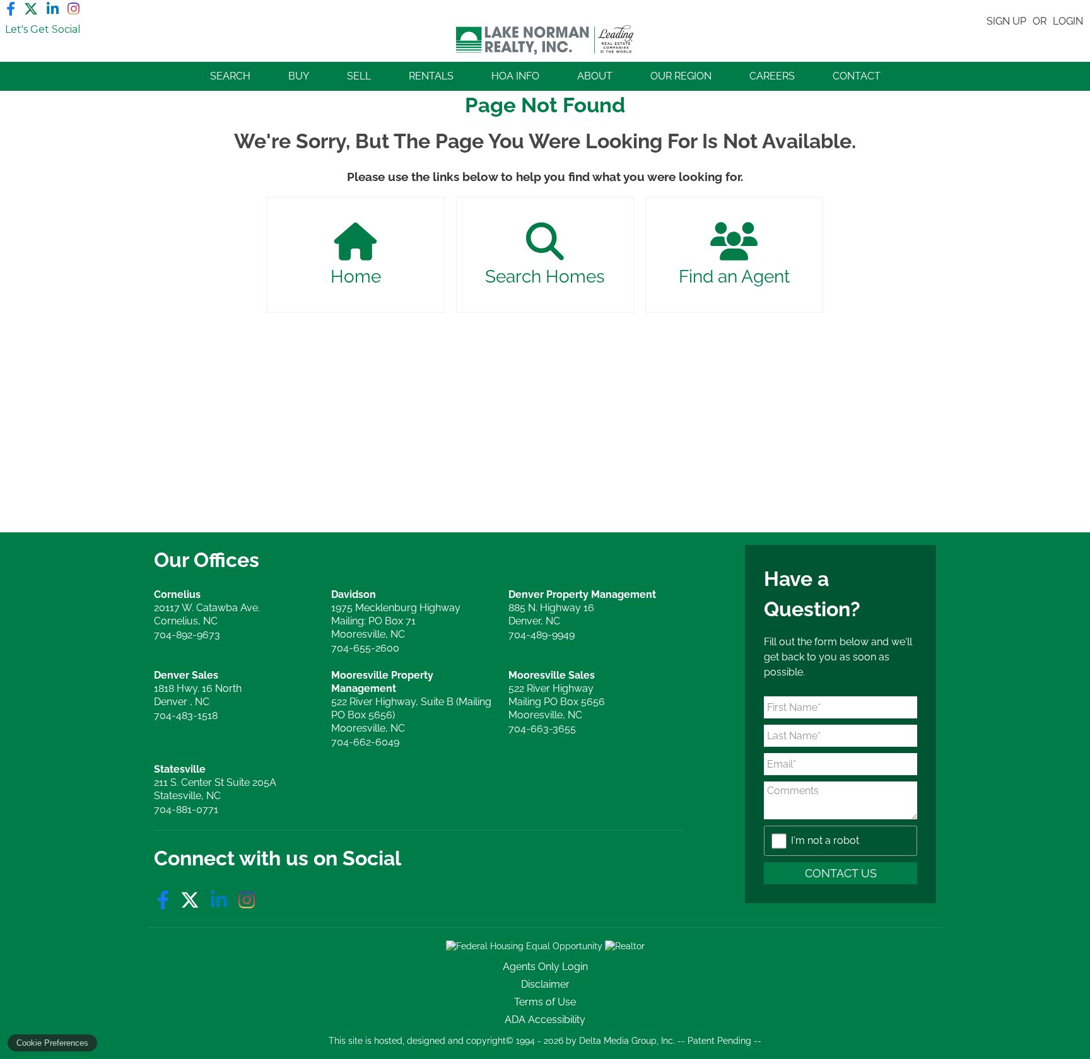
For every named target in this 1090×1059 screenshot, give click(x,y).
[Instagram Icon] (73, 9)
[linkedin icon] (221, 900)
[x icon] (192, 900)
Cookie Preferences (52, 1043)
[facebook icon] (165, 900)
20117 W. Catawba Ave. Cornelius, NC (207, 607)
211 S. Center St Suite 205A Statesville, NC (215, 782)
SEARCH (230, 76)
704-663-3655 (542, 729)
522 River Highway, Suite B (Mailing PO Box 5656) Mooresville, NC (411, 701)
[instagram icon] (246, 900)
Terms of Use (545, 1002)
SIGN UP (1006, 21)
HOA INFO (515, 76)
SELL (359, 76)
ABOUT (594, 76)
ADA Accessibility (545, 1020)
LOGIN (1068, 21)
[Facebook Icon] (10, 9)
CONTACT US (841, 873)
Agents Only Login (545, 967)
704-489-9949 (541, 635)
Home (356, 276)
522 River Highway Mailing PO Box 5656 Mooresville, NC (556, 695)
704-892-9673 (187, 635)
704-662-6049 (365, 742)
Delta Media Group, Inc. (627, 1041)
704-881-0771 (186, 810)
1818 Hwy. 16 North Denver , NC (198, 688)
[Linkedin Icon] (53, 9)
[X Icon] (31, 9)
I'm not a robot (825, 840)
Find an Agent (734, 276)
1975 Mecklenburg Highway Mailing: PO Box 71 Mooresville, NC (395, 614)
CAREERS (772, 76)
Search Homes (545, 276)
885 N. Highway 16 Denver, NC (582, 607)
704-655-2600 (365, 648)
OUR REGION (681, 76)
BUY (298, 76)
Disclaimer (545, 984)
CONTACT (857, 76)
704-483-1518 (186, 716)
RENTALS (431, 76)
